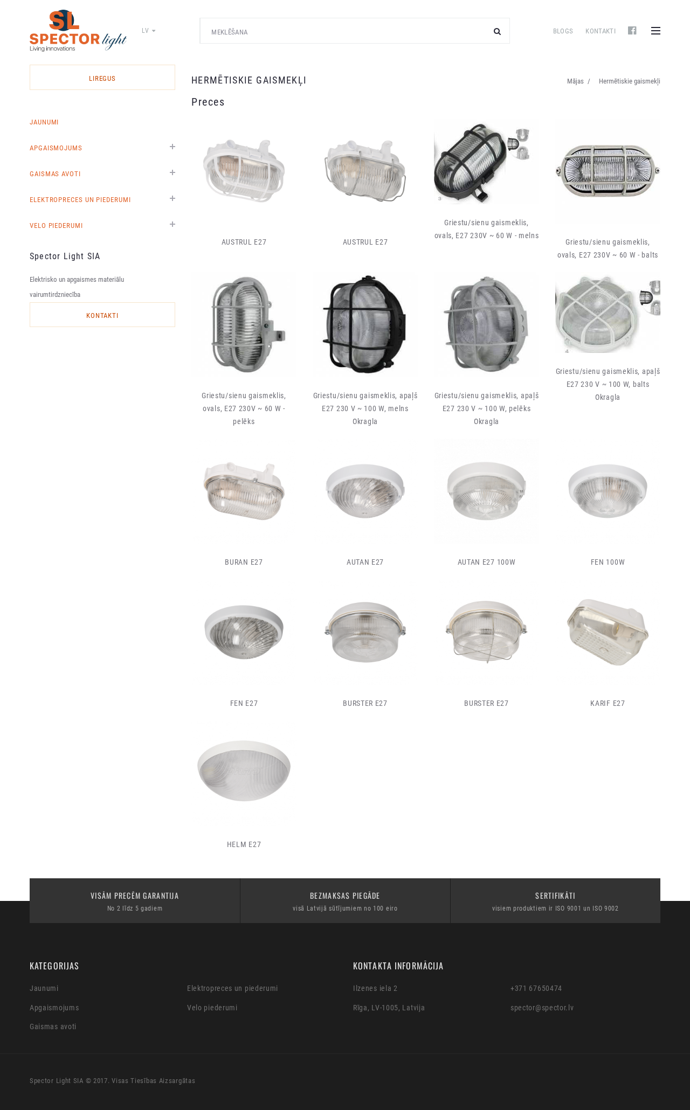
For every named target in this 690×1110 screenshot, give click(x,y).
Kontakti (600, 31)
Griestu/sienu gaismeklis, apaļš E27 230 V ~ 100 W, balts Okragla (608, 384)
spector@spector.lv (542, 1007)
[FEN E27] (243, 632)
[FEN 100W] (607, 491)
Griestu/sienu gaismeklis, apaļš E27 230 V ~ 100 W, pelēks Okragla (486, 408)
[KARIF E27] (607, 632)
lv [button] (146, 30)
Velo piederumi (56, 225)
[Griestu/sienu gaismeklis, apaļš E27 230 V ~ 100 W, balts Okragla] (607, 312)
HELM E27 (244, 844)
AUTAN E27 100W (487, 562)
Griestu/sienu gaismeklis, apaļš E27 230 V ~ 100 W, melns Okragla (365, 408)
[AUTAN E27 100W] (486, 491)
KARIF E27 (607, 703)
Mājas (575, 81)
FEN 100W (608, 562)
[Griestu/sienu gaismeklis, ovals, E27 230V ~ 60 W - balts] (607, 171)
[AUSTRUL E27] (243, 171)
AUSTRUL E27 (244, 242)
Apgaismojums (56, 148)
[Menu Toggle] (655, 30)
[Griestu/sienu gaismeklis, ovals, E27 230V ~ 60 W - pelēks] (243, 324)
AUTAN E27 (365, 562)
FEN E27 (244, 703)
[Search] (497, 31)
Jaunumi (44, 122)
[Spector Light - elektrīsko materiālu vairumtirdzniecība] (78, 31)
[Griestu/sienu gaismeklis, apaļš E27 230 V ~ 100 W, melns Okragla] (365, 324)
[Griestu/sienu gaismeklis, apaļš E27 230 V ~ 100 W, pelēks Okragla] (486, 324)
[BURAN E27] (243, 491)
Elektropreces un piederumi (80, 200)
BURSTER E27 (365, 703)
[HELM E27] (243, 773)
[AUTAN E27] (365, 491)
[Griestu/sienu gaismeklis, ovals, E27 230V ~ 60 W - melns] (486, 161)
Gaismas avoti (55, 174)
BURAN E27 (244, 562)
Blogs (563, 31)
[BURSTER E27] (365, 632)
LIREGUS (102, 78)
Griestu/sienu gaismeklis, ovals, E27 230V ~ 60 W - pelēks (244, 408)
